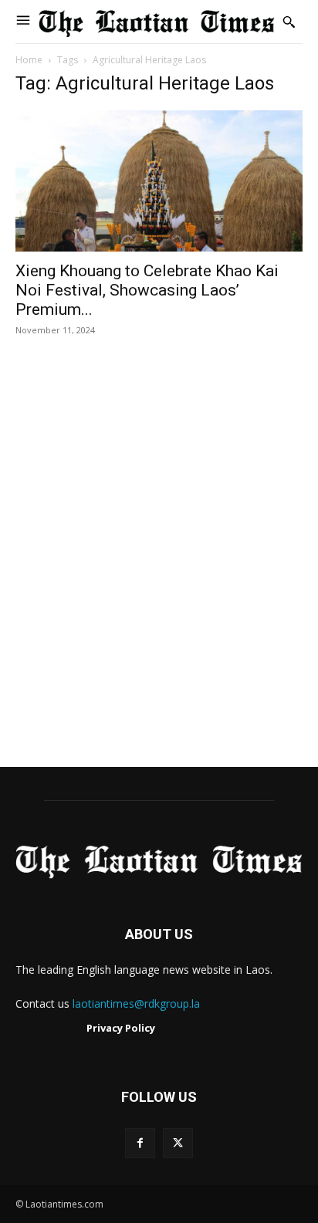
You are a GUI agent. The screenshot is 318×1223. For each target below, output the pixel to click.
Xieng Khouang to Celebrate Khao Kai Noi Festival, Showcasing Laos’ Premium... (147, 290)
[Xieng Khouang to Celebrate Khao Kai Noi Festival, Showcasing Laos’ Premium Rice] (159, 180)
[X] (178, 1143)
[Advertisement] (159, 568)
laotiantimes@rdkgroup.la (136, 1003)
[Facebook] (140, 1143)
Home (28, 59)
